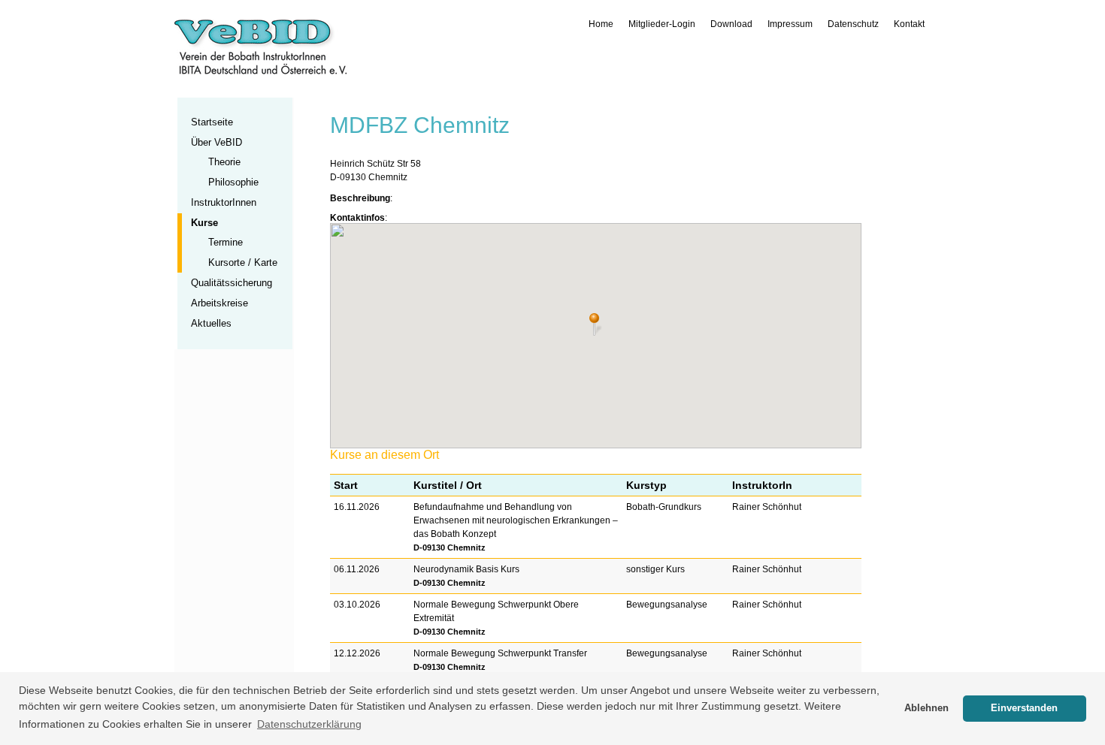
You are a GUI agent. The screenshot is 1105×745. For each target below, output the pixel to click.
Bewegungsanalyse (666, 604)
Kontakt (909, 24)
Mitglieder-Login (661, 24)
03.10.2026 (357, 604)
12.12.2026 (357, 653)
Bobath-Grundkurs (663, 507)
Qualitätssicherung (231, 282)
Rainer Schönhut (766, 507)
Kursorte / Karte (242, 262)
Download (731, 24)
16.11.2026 (357, 507)
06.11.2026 (357, 569)
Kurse (204, 222)
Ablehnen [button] (926, 708)
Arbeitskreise (219, 303)
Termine (225, 242)
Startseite (212, 122)
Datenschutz (853, 24)
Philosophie (233, 182)
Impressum (790, 24)
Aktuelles (211, 323)
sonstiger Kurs (655, 569)
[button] (595, 324)
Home (601, 24)
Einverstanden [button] (1024, 708)
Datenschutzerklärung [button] (309, 724)
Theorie (224, 161)
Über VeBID (216, 142)
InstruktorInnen (223, 202)
